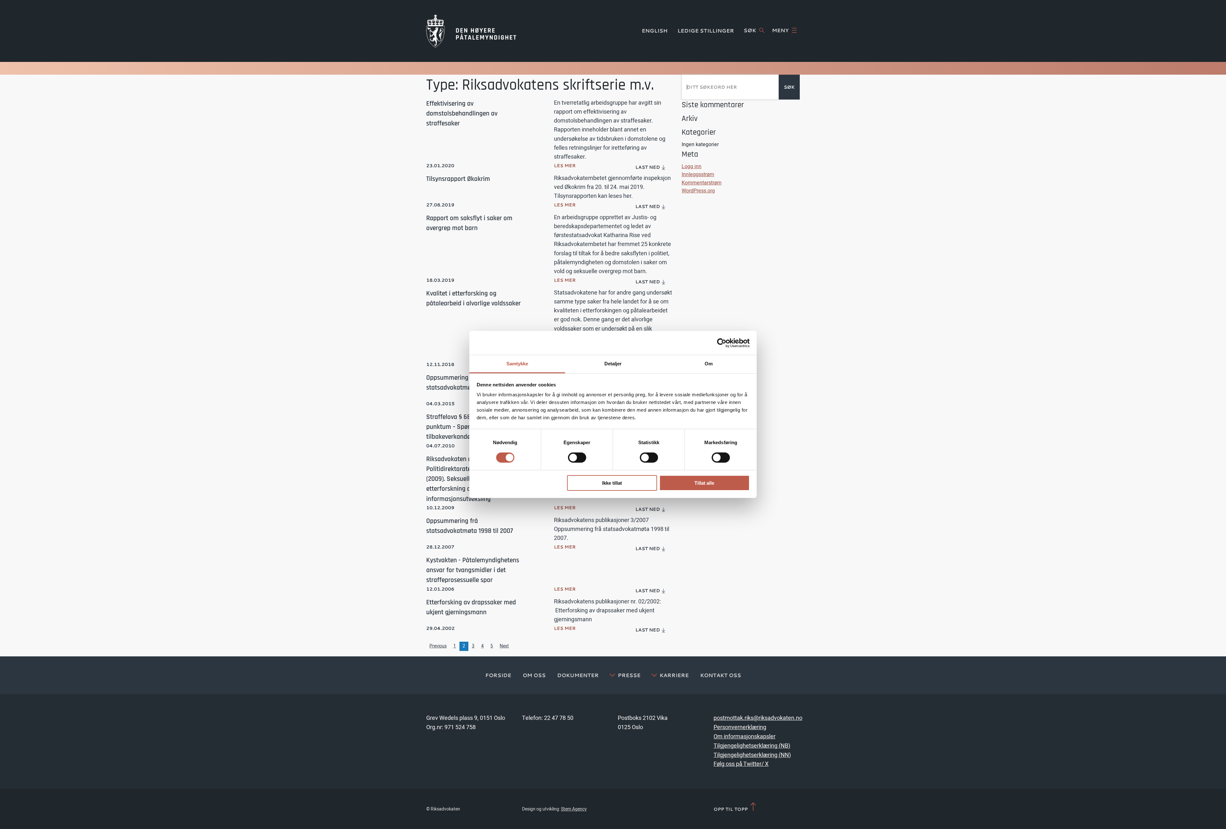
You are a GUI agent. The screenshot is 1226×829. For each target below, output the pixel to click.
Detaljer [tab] (613, 363)
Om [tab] (709, 363)
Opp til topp (731, 809)
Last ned (648, 167)
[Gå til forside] (471, 31)
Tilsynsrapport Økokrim (458, 179)
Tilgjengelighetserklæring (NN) (752, 755)
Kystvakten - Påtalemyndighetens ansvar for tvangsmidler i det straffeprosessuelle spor (472, 570)
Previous (438, 646)
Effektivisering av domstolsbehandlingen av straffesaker (461, 113)
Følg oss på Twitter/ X (741, 764)
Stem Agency (574, 809)
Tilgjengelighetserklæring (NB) (752, 746)
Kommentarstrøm (702, 183)
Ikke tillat (612, 483)
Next (504, 646)
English (655, 30)
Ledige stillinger (705, 30)
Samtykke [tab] (517, 363)
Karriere (674, 675)
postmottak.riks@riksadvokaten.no (758, 718)
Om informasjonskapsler (745, 736)
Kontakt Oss (720, 675)
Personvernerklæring (740, 727)
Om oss (534, 675)
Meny (780, 30)
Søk (750, 30)
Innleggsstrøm (698, 174)
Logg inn (691, 166)
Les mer (565, 165)
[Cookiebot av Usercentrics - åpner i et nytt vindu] (722, 342)
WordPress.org (698, 191)
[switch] (577, 457)
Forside (498, 675)
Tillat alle (704, 483)
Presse (629, 675)
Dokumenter (578, 675)
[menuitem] (651, 167)
